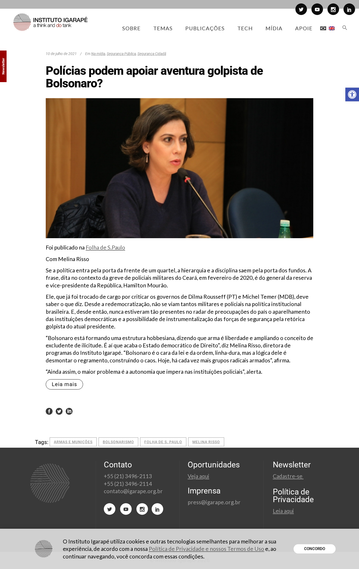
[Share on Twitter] (59, 411)
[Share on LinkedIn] (69, 411)
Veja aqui (198, 476)
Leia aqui (283, 510)
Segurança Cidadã (151, 54)
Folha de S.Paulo (105, 247)
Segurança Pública (121, 54)
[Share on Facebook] (49, 411)
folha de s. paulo (163, 442)
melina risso (206, 442)
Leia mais (64, 384)
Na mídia (98, 54)
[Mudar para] (323, 28)
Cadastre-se (288, 476)
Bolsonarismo (118, 442)
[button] (352, 94)
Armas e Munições (73, 442)
